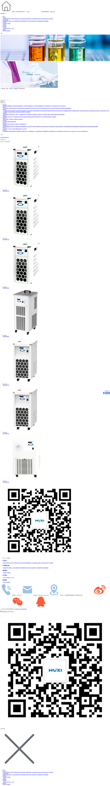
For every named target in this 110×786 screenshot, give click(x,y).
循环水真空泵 (13, 126)
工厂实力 (12, 28)
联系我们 (4, 29)
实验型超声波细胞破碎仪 (18, 105)
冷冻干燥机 (24, 128)
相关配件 (51, 18)
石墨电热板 (54, 116)
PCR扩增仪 (10, 128)
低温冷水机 (34, 126)
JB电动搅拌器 (44, 110)
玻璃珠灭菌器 (13, 121)
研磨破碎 (28, 18)
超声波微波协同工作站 (48, 105)
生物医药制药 (5, 21)
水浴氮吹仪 (16, 119)
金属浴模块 (18, 131)
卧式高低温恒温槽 (74, 126)
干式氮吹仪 (11, 119)
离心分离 (32, 18)
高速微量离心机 (23, 124)
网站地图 (24, 609)
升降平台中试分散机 (15, 112)
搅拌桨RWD (61, 131)
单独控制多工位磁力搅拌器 (27, 110)
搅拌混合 (4, 109)
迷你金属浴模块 (6, 131)
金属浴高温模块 (12, 131)
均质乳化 (12, 18)
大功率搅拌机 (22, 112)
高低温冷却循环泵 (59, 126)
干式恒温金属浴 (16, 116)
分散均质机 (37, 108)
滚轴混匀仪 (35, 114)
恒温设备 (36, 18)
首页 (4, 16)
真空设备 (43, 18)
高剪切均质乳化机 (21, 108)
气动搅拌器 (27, 112)
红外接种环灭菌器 (6, 121)
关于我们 (4, 27)
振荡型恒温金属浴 (30, 116)
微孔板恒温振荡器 (60, 114)
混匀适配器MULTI (31, 131)
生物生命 (39, 18)
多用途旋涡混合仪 (22, 114)
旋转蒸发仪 (20, 119)
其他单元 (47, 18)
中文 (27, 11)
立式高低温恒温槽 (66, 126)
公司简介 (4, 28)
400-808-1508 (52, 11)
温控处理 (4, 115)
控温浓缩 (24, 18)
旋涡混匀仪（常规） (14, 114)
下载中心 (4, 24)
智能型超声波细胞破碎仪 (8, 105)
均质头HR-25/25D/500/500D (77, 131)
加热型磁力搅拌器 (92, 110)
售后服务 (4, 25)
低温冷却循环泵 (52, 126)
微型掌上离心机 (6, 124)
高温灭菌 (4, 120)
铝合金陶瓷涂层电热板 (46, 116)
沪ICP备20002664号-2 (18, 609)
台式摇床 (48, 114)
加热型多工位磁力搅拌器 (101, 110)
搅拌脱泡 (16, 18)
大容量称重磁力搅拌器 (66, 110)
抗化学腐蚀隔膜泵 (6, 126)
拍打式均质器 (52, 108)
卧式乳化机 (15, 108)
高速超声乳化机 (56, 105)
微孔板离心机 (12, 124)
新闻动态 (4, 22)
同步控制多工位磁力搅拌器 (15, 110)
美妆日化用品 (28, 21)
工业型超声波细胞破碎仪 (39, 105)
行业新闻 (4, 23)
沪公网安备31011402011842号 (8, 611)
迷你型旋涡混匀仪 (6, 114)
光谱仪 (13, 128)
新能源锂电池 (40, 21)
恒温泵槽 (15, 88)
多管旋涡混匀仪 (29, 114)
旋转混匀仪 (40, 114)
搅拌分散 (8, 18)
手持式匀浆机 (5, 108)
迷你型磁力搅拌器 (58, 110)
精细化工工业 (11, 21)
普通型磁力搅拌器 (50, 110)
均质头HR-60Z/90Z (67, 131)
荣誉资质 (8, 28)
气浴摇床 (44, 114)
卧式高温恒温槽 (81, 126)
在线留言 (8, 30)
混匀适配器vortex (24, 131)
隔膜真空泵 (18, 126)
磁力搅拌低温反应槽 (89, 126)
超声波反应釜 (63, 105)
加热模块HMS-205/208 (54, 131)
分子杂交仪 (5, 128)
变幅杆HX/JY (85, 131)
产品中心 (4, 17)
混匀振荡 (20, 18)
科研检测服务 (45, 21)
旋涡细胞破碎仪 (68, 108)
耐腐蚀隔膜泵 (23, 126)
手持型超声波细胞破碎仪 (28, 105)
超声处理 (4, 18)
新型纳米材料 (17, 21)
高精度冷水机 (45, 126)
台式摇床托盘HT (39, 131)
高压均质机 (10, 108)
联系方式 (4, 30)
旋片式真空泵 (29, 126)
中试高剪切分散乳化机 (44, 108)
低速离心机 (17, 124)
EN (29, 11)
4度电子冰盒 (10, 116)
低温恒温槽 (95, 126)
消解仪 (4, 119)
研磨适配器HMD (46, 131)
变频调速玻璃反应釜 (37, 110)
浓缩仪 (7, 119)
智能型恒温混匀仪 (38, 116)
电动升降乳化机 (58, 108)
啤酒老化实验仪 (18, 128)
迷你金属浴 (5, 116)
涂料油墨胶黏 (22, 21)
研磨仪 (63, 108)
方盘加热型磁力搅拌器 (83, 110)
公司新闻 (8, 23)
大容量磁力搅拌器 (75, 110)
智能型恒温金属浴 (23, 116)
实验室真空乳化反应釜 (30, 108)
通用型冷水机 (40, 126)
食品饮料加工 (34, 21)
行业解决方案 (5, 19)
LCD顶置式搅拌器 (6, 110)
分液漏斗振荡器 (53, 114)
